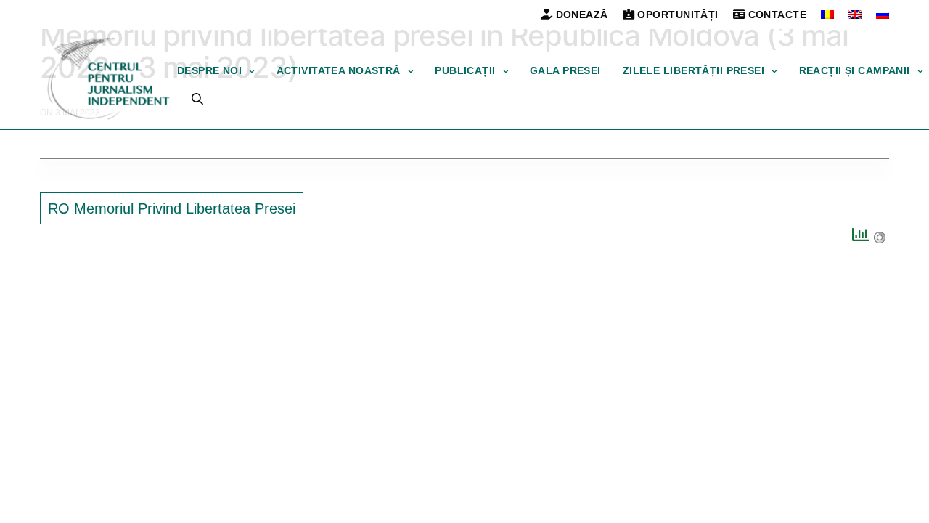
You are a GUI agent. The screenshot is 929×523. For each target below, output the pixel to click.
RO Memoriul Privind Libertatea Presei (171, 208)
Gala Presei (565, 70)
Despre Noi (209, 70)
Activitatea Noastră (339, 70)
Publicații (465, 70)
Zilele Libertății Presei (693, 70)
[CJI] (108, 78)
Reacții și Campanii (854, 70)
